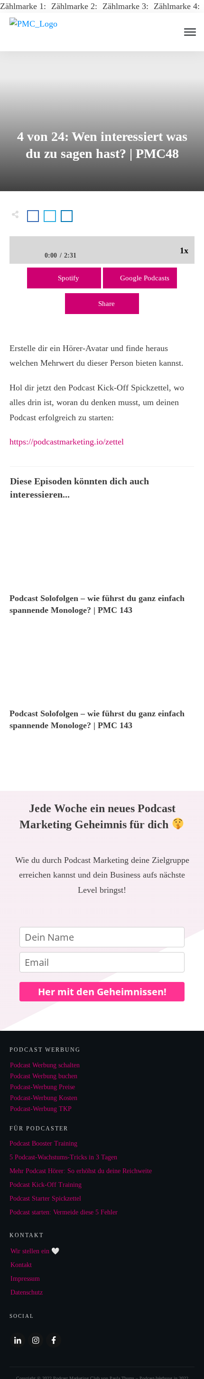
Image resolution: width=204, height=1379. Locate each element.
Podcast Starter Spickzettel (45, 1198)
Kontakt (21, 1264)
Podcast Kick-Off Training (45, 1184)
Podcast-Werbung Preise (42, 1087)
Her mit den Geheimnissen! (102, 991)
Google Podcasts (144, 278)
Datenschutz (26, 1292)
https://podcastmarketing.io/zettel (66, 441)
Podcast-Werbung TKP (41, 1108)
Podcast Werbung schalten (45, 1065)
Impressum (25, 1278)
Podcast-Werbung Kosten (43, 1097)
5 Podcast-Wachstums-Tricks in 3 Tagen (63, 1157)
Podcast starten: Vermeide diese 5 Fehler (63, 1212)
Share (106, 303)
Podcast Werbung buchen (43, 1076)
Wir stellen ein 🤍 (34, 1251)
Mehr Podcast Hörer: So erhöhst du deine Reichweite (80, 1171)
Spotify (68, 278)
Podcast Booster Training (43, 1143)
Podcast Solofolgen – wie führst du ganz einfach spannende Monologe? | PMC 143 (102, 568)
